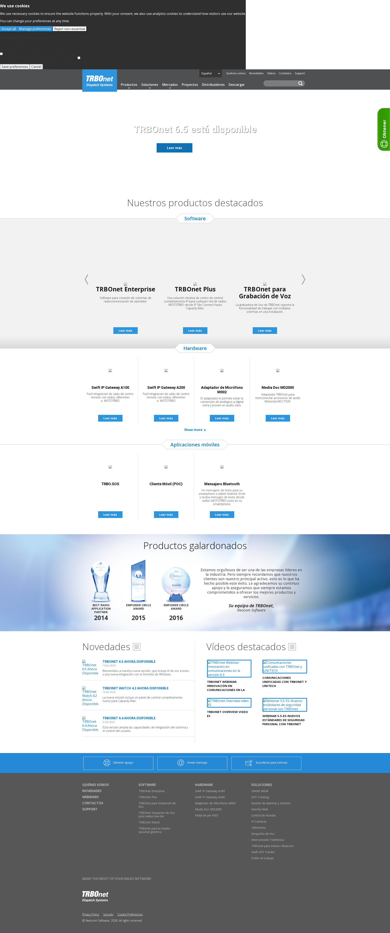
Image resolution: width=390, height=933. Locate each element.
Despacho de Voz (262, 834)
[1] (187, 182)
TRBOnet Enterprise (152, 791)
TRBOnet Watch (149, 822)
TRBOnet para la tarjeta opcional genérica (154, 830)
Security (108, 914)
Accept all (9, 29)
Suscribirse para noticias (271, 762)
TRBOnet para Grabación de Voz (157, 805)
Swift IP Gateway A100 (210, 791)
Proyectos (190, 84)
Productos (129, 84)
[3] (197, 182)
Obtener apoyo (123, 762)
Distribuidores (213, 84)
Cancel (36, 66)
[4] (202, 182)
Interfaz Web (259, 809)
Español (206, 73)
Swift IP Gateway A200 (210, 797)
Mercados (170, 84)
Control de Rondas (263, 815)
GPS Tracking (260, 797)
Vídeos (271, 73)
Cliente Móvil (259, 791)
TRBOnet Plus (148, 797)
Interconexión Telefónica (267, 840)
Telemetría (258, 827)
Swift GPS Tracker (263, 852)
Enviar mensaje (197, 762)
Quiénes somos (236, 73)
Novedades (256, 73)
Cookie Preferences (130, 914)
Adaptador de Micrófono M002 (215, 803)
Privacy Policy (90, 914)
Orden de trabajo (262, 858)
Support (300, 73)
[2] (192, 182)
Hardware (204, 785)
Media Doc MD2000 (208, 809)
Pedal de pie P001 (207, 815)
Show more (193, 430)
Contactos (285, 73)
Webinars (90, 797)
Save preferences (15, 66)
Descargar (237, 84)
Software (147, 785)
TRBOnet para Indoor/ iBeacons (272, 846)
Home (99, 80)
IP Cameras (258, 821)
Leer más (174, 148)
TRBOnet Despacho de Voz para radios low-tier (157, 814)
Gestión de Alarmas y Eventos (271, 803)
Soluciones (149, 84)
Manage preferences (35, 29)
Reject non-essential (69, 29)
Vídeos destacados (246, 646)
